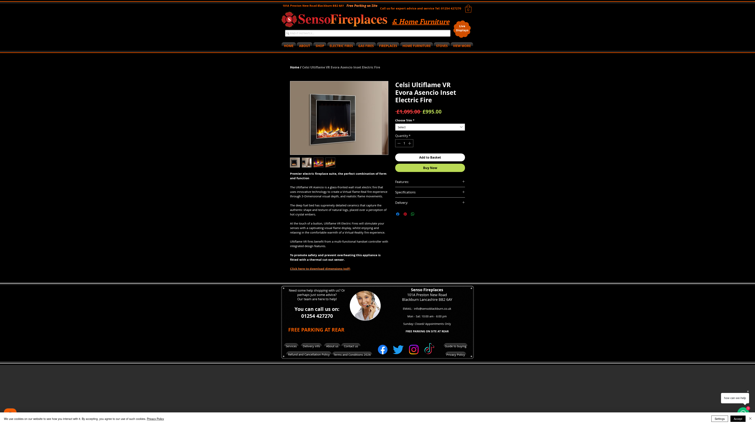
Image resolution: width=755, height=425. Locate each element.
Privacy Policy (155, 419)
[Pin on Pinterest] (405, 214)
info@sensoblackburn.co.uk (432, 308)
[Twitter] (398, 349)
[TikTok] (429, 349)
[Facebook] (382, 349)
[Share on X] (420, 214)
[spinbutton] (404, 143)
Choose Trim (404, 120)
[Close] (750, 419)
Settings (720, 419)
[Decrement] (398, 143)
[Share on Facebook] (397, 214)
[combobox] (430, 127)
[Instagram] (413, 349)
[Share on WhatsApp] (412, 214)
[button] (468, 9)
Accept (738, 419)
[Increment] (410, 143)
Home (294, 67)
